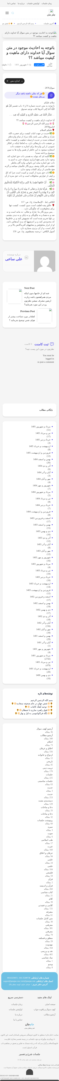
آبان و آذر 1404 (44, 472)
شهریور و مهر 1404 (42, 485)
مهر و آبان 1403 (43, 551)
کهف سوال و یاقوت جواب (44, 1009)
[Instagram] (35, 1051)
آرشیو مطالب (49, 1014)
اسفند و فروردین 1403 (40, 518)
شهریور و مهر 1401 (42, 649)
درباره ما (21, 3)
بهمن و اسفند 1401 (42, 636)
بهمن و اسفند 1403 (42, 525)
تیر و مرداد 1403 (43, 570)
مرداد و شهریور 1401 (41, 655)
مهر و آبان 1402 (43, 629)
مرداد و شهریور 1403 (41, 564)
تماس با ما (11, 3)
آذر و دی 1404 (44, 466)
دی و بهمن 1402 (43, 610)
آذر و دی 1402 (44, 616)
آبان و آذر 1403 (44, 544)
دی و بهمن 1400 (43, 675)
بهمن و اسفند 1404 (42, 459)
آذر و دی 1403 (44, 538)
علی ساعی (49, 65)
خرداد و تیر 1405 (43, 440)
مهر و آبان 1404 (43, 479)
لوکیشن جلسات (33, 3)
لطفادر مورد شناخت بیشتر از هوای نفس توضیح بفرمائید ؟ (21, 318)
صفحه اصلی (50, 1004)
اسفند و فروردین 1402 (40, 597)
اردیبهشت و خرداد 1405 (40, 446)
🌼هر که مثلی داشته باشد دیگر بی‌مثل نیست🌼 (30, 95)
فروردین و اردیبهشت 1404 (38, 512)
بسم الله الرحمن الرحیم (27, 23)
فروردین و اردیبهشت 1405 (38, 453)
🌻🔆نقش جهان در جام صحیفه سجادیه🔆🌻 (32, 703)
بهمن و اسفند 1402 (42, 603)
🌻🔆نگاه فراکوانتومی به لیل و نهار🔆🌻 (34, 713)
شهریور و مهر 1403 (42, 557)
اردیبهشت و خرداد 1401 (40, 669)
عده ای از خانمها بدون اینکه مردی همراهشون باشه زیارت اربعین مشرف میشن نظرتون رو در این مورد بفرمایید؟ (37, 299)
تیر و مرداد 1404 (43, 498)
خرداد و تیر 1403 (43, 577)
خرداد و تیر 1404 (43, 505)
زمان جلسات (47, 3)
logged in (50, 359)
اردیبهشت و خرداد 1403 (40, 583)
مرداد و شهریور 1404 (41, 492)
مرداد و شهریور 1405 (41, 426)
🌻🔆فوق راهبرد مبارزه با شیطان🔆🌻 (34, 710)
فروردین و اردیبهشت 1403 (38, 590)
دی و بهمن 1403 (43, 531)
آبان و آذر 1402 (44, 623)
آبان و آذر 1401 (44, 642)
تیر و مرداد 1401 (43, 662)
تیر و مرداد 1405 (43, 433)
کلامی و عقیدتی (39, 65)
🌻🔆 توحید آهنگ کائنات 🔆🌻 (39, 707)
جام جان (51, 15)
